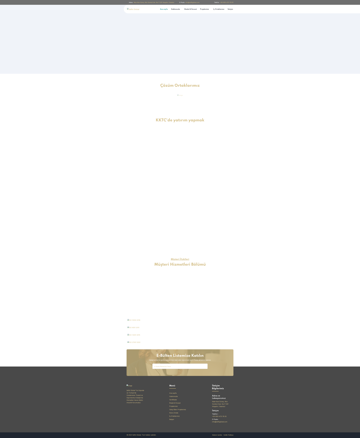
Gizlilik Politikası (228, 435)
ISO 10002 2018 (139, 323)
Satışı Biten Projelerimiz (177, 409)
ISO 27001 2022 (139, 345)
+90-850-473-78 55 (226, 2)
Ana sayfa (173, 393)
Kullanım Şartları (217, 435)
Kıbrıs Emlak (173, 413)
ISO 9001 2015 (138, 330)
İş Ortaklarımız (174, 416)
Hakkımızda (173, 396)
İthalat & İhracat (174, 403)
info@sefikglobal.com (192, 2)
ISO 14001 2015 (139, 337)
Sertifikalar (173, 400)
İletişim (171, 419)
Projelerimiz (173, 406)
